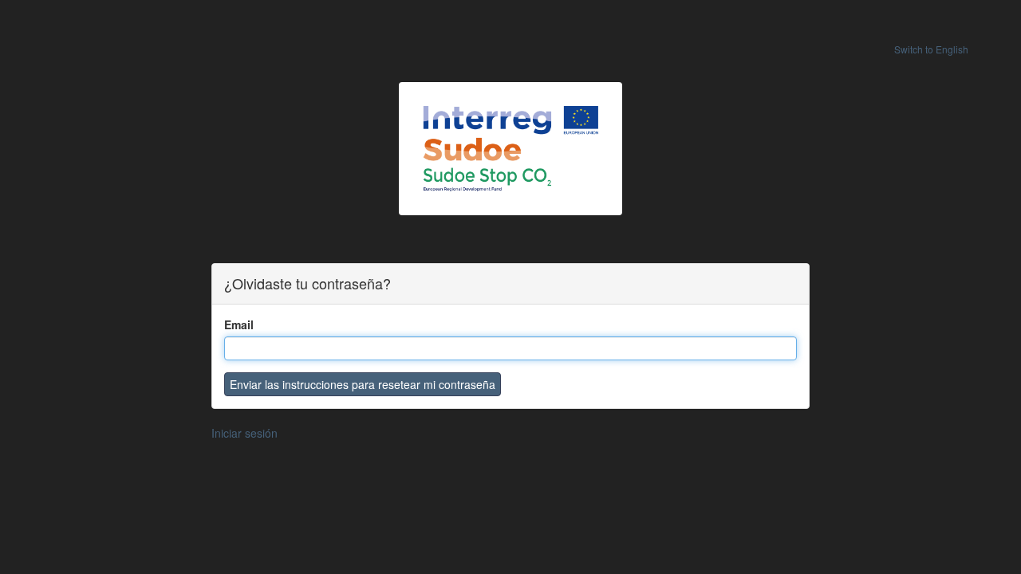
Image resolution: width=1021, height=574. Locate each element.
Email (239, 324)
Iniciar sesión (244, 433)
